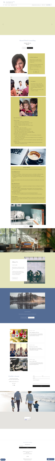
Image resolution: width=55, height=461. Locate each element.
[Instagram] (14, 385)
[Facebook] (13, 385)
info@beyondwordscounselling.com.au (14, 381)
